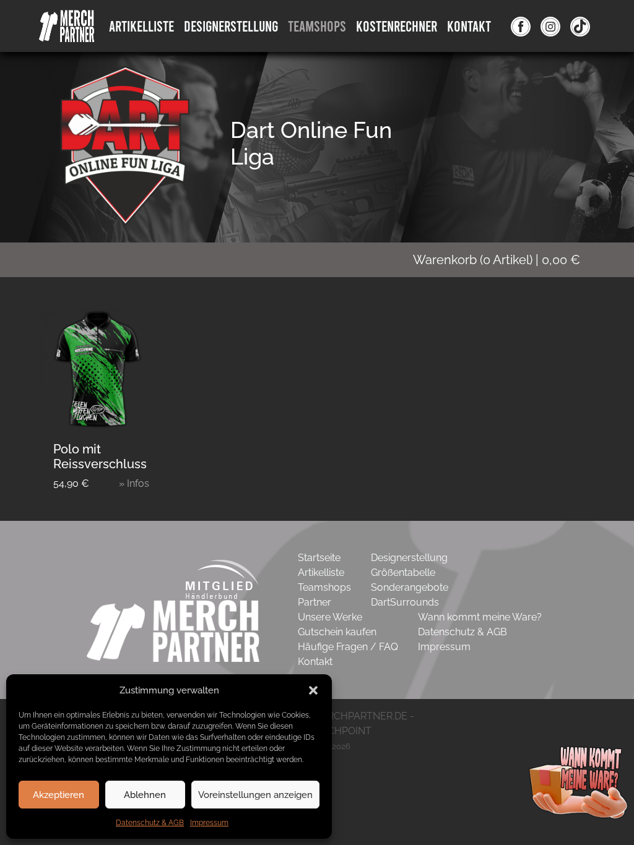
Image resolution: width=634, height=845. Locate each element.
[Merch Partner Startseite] (173, 630)
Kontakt (469, 26)
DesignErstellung (231, 26)
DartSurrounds (405, 602)
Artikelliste (141, 26)
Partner (314, 602)
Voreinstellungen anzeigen (255, 794)
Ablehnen (145, 794)
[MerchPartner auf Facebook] (521, 26)
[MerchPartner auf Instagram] (550, 26)
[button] (313, 690)
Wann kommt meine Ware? (480, 617)
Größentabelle (403, 572)
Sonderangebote (409, 587)
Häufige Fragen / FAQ (348, 647)
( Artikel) (496, 259)
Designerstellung (409, 558)
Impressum (209, 822)
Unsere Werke (330, 617)
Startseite (319, 558)
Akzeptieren (58, 794)
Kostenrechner (396, 26)
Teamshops (317, 26)
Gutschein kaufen (337, 632)
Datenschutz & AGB (150, 822)
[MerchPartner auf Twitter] (580, 26)
